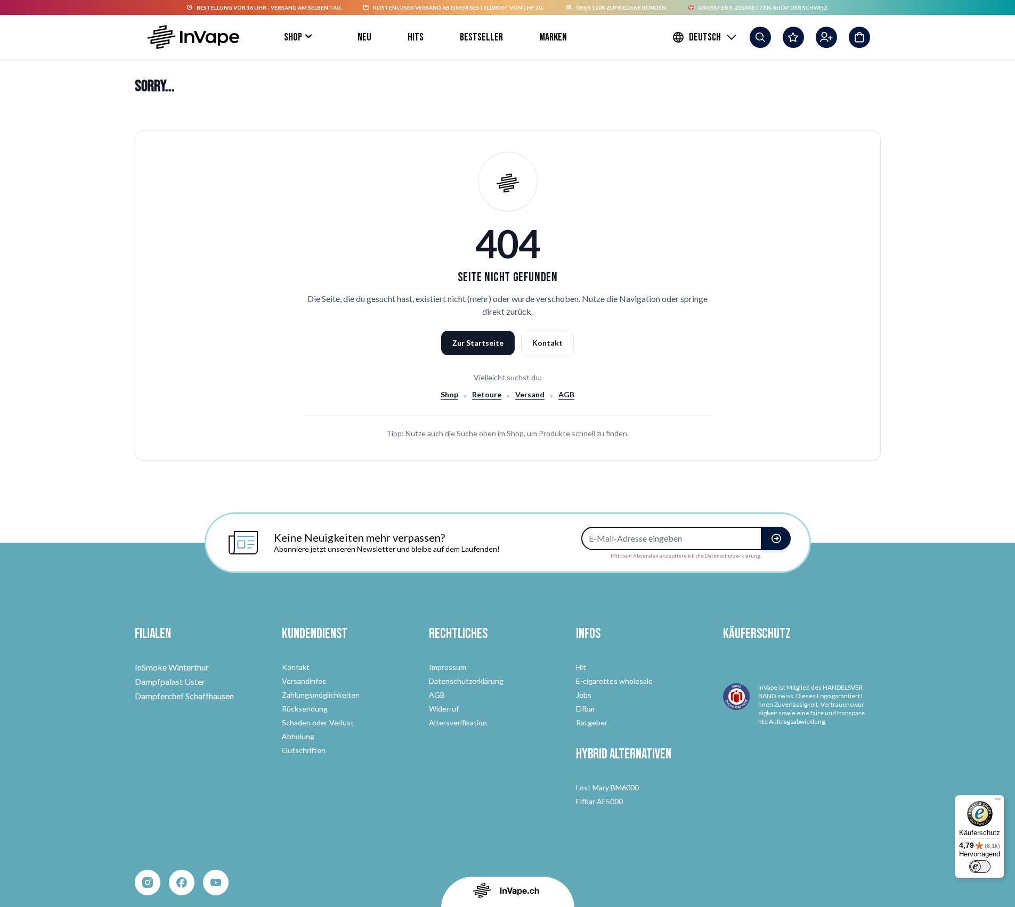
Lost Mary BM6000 (607, 787)
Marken (553, 37)
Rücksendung (305, 708)
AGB (566, 394)
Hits (416, 37)
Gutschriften (304, 750)
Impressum (447, 667)
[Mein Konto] (826, 37)
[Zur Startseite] (193, 37)
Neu (364, 37)
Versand (530, 394)
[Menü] (998, 801)
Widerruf (444, 708)
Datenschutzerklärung (466, 680)
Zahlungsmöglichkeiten (321, 694)
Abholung (298, 736)
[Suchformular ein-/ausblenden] (760, 37)
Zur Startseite (478, 342)
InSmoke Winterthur (172, 667)
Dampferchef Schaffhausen (184, 696)
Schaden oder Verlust (318, 722)
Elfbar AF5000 (599, 801)
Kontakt (547, 342)
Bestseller (481, 37)
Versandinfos (304, 680)
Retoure (486, 394)
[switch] (979, 866)
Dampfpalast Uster (170, 681)
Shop (293, 37)
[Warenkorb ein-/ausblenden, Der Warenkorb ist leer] (859, 37)
